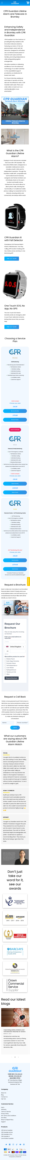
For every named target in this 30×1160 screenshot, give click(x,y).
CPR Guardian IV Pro (6, 1134)
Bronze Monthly (15, 411)
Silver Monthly (15, 483)
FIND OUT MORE (12, 258)
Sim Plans (3, 1117)
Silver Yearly (15, 492)
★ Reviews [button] (28, 581)
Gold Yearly (15, 569)
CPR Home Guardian (6, 1130)
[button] (2, 3)
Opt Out (3, 1099)
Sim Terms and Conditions (8, 1115)
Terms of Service (6, 1111)
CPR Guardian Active (7, 1132)
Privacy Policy (5, 1113)
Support (3, 1122)
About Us (3, 1093)
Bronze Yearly (15, 419)
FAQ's (2, 1107)
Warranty (3, 1109)
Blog (2, 1095)
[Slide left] (12, 1057)
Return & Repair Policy (7, 1119)
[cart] (28, 3)
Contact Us (4, 1097)
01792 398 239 (10, 89)
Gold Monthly (15, 560)
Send (15, 727)
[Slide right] (18, 1057)
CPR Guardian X (5, 1136)
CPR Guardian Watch (13, 1155)
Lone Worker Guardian (7, 1138)
